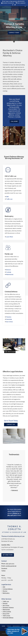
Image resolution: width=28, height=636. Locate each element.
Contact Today (14, 32)
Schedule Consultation (8, 3)
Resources (16, 626)
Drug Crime (6, 613)
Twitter (3, 571)
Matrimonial (9, 274)
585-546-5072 (12, 515)
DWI (7, 196)
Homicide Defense (8, 617)
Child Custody (7, 611)
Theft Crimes (6, 615)
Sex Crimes (9, 321)
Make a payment (21, 3)
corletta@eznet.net (10, 566)
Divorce (8, 269)
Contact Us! (11, 424)
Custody (8, 272)
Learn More (9, 237)
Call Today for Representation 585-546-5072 (14, 1)
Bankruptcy (6, 593)
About (9, 626)
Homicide (9, 319)
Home (3, 626)
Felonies (8, 317)
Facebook (4, 568)
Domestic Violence (8, 607)
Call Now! (14, 121)
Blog (23, 626)
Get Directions (8, 555)
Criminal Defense (8, 589)
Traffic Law (9, 199)
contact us (15, 513)
